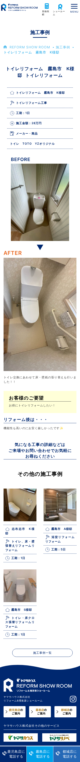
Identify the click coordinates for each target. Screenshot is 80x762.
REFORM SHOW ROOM (30, 47)
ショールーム (59, 13)
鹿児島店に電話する (16, 754)
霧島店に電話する (43, 754)
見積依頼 (45, 13)
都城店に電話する (70, 754)
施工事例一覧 (42, 652)
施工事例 (63, 47)
